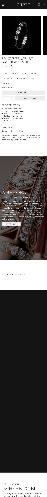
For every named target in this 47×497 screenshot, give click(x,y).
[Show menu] (3, 4)
